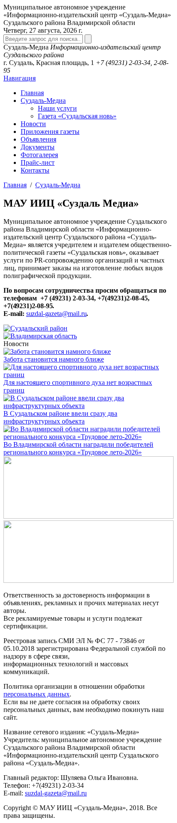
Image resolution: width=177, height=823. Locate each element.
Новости (33, 123)
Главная (32, 92)
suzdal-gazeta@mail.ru (56, 313)
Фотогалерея (39, 154)
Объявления (38, 139)
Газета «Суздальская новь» (77, 116)
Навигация (19, 78)
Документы (38, 147)
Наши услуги (57, 108)
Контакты (35, 170)
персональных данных (36, 694)
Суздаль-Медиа (43, 100)
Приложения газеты (50, 131)
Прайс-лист (38, 162)
